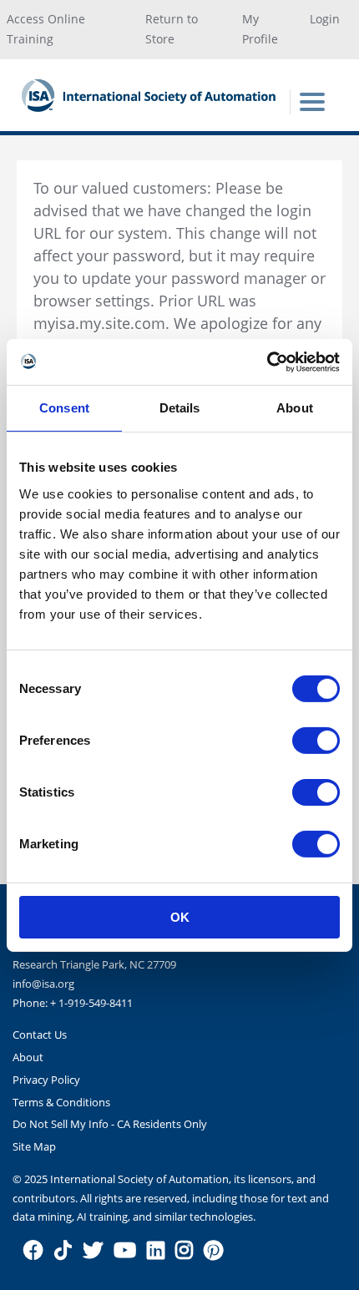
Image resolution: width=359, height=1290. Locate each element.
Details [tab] (179, 408)
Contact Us (40, 1034)
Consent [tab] (64, 408)
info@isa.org (43, 983)
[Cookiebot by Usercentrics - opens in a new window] (267, 361)
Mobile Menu (312, 102)
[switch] (316, 739)
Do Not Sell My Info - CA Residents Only (110, 1123)
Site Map (34, 1146)
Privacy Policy (46, 1079)
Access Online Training (46, 29)
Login (325, 19)
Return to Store (171, 29)
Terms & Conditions (61, 1102)
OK (180, 916)
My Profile (260, 29)
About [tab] (294, 408)
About (28, 1057)
